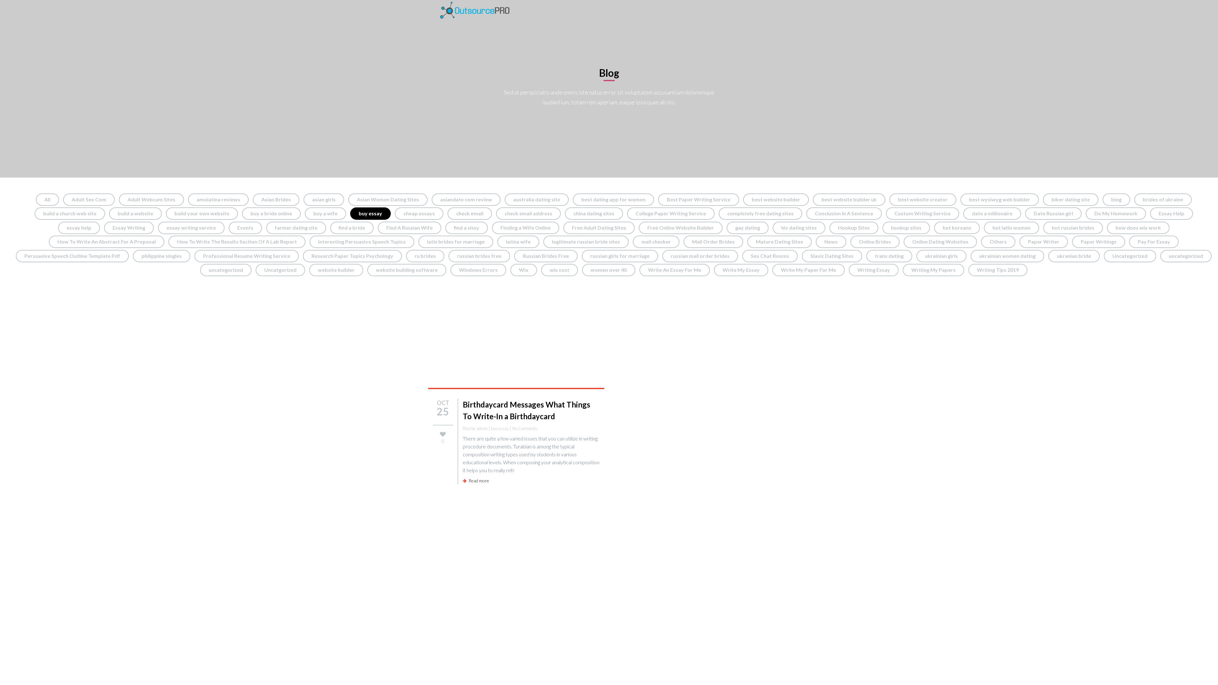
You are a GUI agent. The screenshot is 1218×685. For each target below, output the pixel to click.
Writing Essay (873, 270)
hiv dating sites (799, 228)
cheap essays (419, 213)
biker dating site (1070, 199)
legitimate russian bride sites (586, 241)
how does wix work (1138, 228)
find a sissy (466, 228)
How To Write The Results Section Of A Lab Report (237, 241)
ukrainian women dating (1007, 256)
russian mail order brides (700, 256)
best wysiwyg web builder (999, 199)
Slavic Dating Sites (832, 256)
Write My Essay (741, 270)
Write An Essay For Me (674, 270)
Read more (478, 480)
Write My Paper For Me (808, 270)
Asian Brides (276, 199)
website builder (336, 270)
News (831, 241)
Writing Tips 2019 (998, 270)
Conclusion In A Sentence (844, 213)
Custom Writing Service (922, 213)
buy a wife (325, 213)
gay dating (747, 228)
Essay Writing (129, 228)
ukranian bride (1074, 256)
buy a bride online (271, 213)
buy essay (370, 213)
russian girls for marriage (620, 256)
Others (998, 241)
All (47, 199)
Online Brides (875, 241)
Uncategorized (1130, 256)
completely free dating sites (760, 213)
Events (245, 228)
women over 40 (609, 270)
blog (1116, 199)
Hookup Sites (854, 228)
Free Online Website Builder (680, 228)
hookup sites (906, 228)
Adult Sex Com (89, 199)
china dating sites (593, 213)
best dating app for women (613, 199)
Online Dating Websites (940, 241)
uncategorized (1186, 256)
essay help (79, 228)
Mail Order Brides (713, 241)
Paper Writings (1098, 241)
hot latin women (1011, 228)
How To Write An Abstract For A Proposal (106, 241)
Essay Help (1171, 213)
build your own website (201, 213)
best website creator (923, 199)
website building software (407, 270)
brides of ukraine (1163, 199)
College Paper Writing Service (671, 213)
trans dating (889, 256)
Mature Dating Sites (779, 241)
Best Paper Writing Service (698, 199)
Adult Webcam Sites (151, 199)
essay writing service (191, 228)
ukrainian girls (941, 256)
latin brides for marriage (456, 241)
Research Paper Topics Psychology (352, 256)
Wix (523, 270)
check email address (528, 213)
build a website (135, 213)
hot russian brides (1073, 228)
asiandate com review (466, 199)
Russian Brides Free (546, 256)
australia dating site (536, 199)
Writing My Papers (933, 270)
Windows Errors (478, 270)
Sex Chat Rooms (770, 256)
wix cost (559, 270)
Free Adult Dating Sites (599, 228)
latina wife (518, 241)
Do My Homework (1115, 213)
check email (469, 213)
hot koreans (957, 228)
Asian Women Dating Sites (388, 199)
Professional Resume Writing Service (246, 256)
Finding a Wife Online (526, 228)
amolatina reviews (218, 199)
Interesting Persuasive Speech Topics (362, 241)
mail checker (656, 241)
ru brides (425, 256)
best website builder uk (849, 199)
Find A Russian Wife (409, 228)
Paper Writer (1043, 241)
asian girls (324, 199)
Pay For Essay (1154, 241)
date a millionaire (992, 213)
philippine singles (161, 256)
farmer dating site (296, 228)
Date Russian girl (1053, 213)
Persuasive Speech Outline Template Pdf (72, 256)
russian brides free (479, 256)
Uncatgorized (280, 270)
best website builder (776, 199)
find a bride (352, 228)
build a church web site (69, 213)
